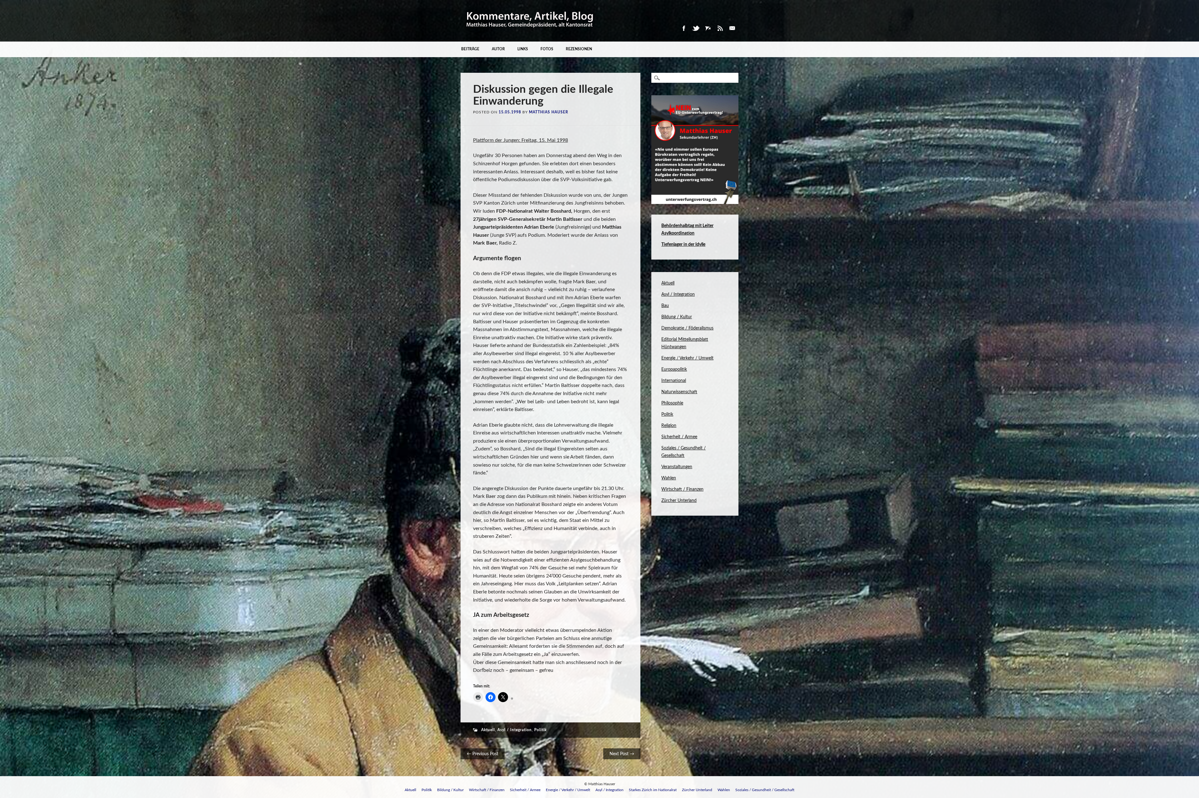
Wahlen (668, 478)
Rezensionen (579, 49)
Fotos (546, 49)
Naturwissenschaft (679, 392)
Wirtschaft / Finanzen (682, 489)
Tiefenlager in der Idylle (683, 244)
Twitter (695, 28)
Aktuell (488, 730)
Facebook (683, 28)
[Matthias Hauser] (530, 31)
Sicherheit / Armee (679, 437)
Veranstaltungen (676, 467)
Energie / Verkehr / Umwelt (687, 358)
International (673, 381)
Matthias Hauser (548, 112)
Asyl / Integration (514, 730)
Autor (498, 49)
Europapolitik (674, 369)
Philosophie (672, 403)
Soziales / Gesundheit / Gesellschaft (764, 790)
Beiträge (470, 49)
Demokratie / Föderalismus (687, 328)
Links (522, 49)
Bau (665, 306)
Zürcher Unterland (679, 500)
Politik (540, 730)
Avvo (708, 28)
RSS (720, 28)
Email (732, 28)
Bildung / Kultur (676, 317)
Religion (668, 426)
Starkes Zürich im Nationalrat (653, 790)
